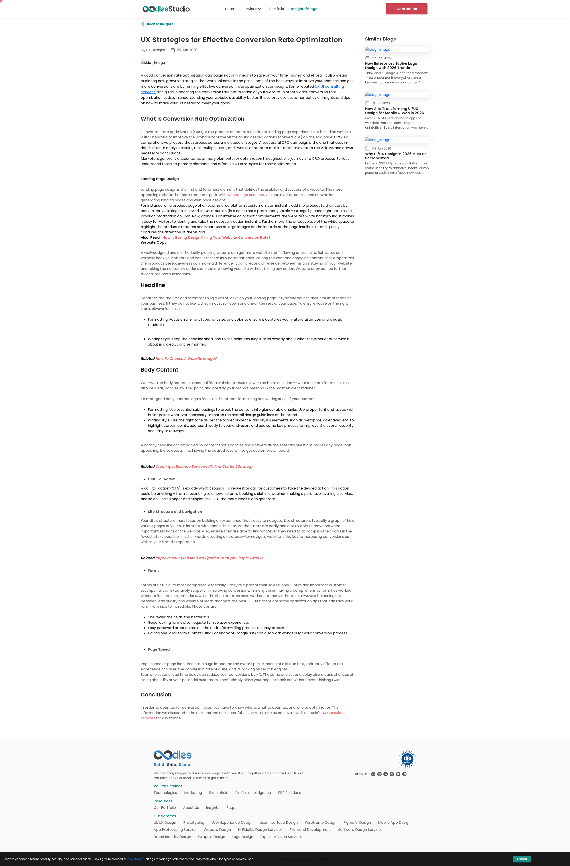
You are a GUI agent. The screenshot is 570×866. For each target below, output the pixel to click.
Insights (212, 807)
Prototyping (193, 822)
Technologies (165, 792)
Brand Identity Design (172, 836)
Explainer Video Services (281, 836)
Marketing (193, 792)
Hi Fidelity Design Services (260, 829)
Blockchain (218, 792)
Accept (521, 859)
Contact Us (406, 8)
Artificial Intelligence (253, 792)
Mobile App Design (394, 822)
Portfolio (276, 8)
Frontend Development (310, 829)
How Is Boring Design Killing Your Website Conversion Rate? (217, 237)
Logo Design (242, 836)
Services (249, 8)
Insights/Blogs (304, 8)
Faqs (230, 807)
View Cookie (135, 859)
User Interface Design (279, 822)
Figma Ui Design (357, 822)
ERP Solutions (289, 792)
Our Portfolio (165, 807)
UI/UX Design (165, 822)
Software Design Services (360, 829)
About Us (191, 807)
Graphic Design (211, 836)
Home (230, 8)
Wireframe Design (320, 822)
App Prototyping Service (175, 829)
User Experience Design (231, 822)
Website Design (217, 829)
